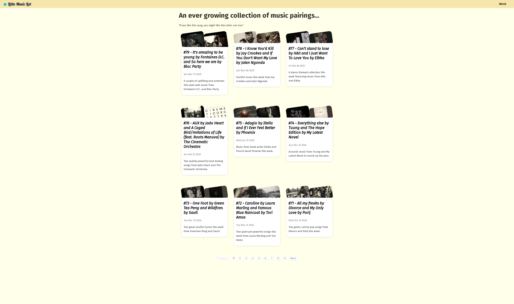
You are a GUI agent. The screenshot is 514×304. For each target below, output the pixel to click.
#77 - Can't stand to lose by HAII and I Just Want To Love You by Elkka (309, 53)
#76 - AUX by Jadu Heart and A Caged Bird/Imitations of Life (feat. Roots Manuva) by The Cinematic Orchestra (204, 135)
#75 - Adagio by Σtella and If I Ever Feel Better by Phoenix (255, 128)
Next (293, 258)
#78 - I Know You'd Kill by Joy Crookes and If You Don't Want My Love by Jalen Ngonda (256, 55)
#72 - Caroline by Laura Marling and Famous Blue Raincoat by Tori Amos (255, 210)
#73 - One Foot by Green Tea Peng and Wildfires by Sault (204, 208)
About (502, 3)
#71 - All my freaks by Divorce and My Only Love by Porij (306, 208)
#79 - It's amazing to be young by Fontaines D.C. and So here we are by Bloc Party (204, 59)
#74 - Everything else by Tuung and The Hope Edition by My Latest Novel (309, 130)
